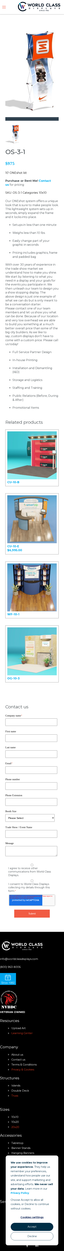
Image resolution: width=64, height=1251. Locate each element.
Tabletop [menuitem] (17, 1143)
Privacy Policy (20, 1193)
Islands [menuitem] (15, 1085)
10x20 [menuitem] (15, 1122)
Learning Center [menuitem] (22, 1033)
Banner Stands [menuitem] (20, 1148)
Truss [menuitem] (14, 1095)
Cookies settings (32, 1217)
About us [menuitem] (17, 1054)
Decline (32, 1236)
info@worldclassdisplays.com (19, 959)
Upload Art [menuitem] (18, 1028)
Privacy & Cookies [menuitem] (22, 1069)
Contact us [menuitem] (18, 1059)
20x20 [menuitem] (15, 1127)
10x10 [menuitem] (14, 1117)
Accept (32, 1226)
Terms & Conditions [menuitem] (24, 1064)
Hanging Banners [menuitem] (22, 1153)
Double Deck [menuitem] (20, 1090)
